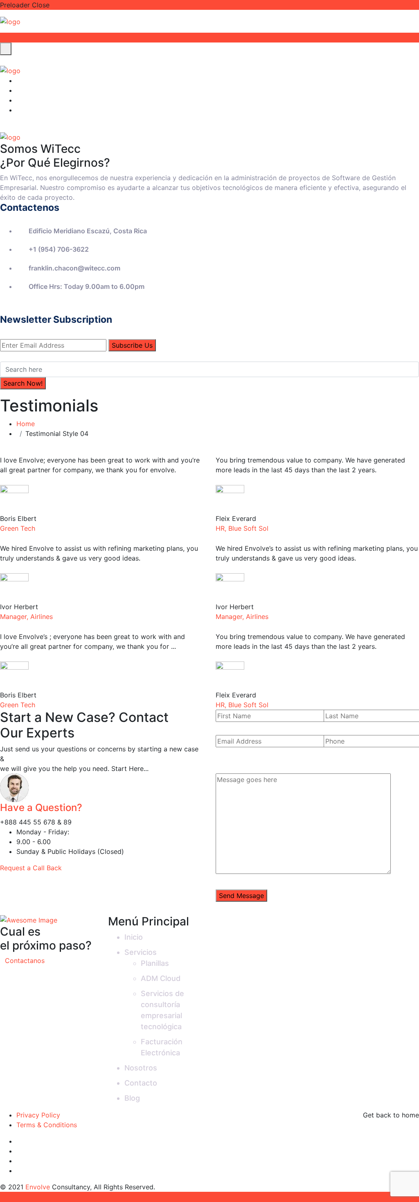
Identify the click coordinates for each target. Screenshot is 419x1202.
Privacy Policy (38, 1115)
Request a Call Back (32, 868)
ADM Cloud (160, 978)
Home (27, 424)
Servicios (140, 952)
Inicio (133, 937)
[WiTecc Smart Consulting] (10, 21)
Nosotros (140, 1067)
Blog (132, 1098)
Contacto (140, 1083)
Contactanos (25, 960)
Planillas (155, 963)
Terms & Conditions (46, 1125)
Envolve (37, 1187)
